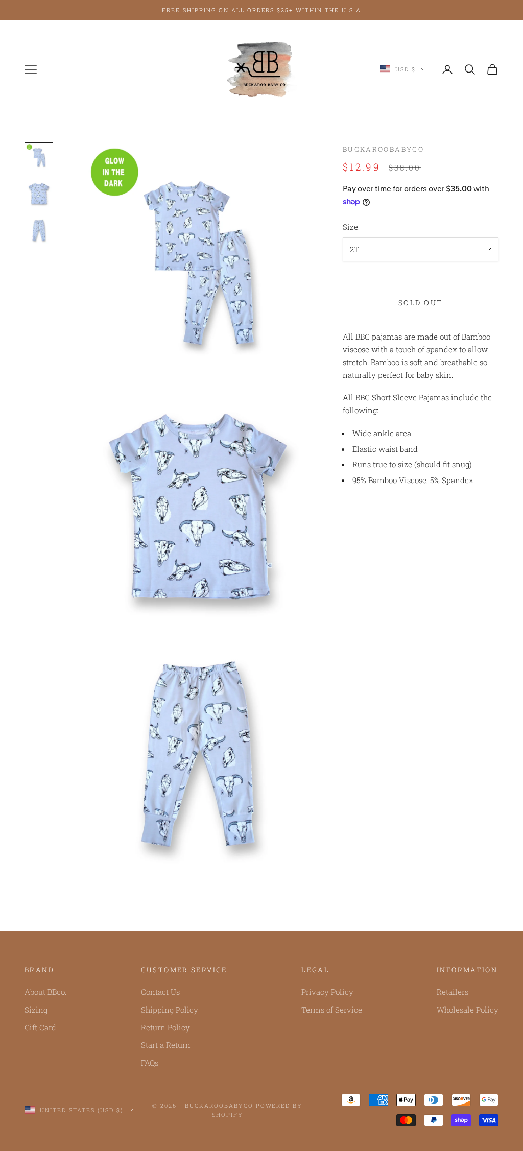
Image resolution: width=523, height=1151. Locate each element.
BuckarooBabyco (383, 149)
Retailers (452, 992)
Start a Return (166, 1045)
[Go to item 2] (39, 193)
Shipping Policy (169, 1009)
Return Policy (165, 1027)
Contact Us (160, 992)
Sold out (420, 302)
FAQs (149, 1063)
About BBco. (45, 992)
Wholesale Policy (467, 1009)
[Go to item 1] (39, 156)
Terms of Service (331, 1009)
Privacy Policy (327, 992)
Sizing (36, 1009)
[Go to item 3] (39, 230)
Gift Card (40, 1027)
